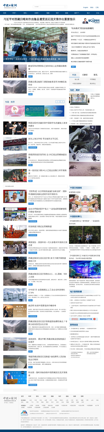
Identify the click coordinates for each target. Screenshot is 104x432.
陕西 (72, 402)
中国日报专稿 (32, 147)
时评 (14, 13)
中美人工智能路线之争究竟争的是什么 (95, 96)
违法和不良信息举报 (34, 411)
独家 (74, 396)
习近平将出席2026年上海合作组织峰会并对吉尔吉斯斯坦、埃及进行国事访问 (54, 24)
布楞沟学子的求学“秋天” (77, 303)
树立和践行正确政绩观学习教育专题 (81, 61)
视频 (47, 13)
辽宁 (51, 400)
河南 (97, 400)
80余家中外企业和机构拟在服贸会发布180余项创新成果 (85, 313)
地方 (88, 13)
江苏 (72, 400)
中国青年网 (64, 405)
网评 (78, 90)
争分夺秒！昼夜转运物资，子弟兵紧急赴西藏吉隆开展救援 (31, 59)
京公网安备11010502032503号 (37, 413)
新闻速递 (74, 325)
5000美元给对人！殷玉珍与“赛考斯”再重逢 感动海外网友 (85, 341)
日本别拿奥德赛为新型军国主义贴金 (80, 331)
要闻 (30, 76)
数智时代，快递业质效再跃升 (79, 50)
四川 (52, 402)
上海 (67, 400)
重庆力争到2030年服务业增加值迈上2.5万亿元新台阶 (84, 310)
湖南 (27, 402)
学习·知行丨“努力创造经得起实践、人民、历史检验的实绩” (19, 24)
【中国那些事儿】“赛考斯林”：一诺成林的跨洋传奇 (83, 328)
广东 (32, 402)
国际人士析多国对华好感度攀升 (80, 58)
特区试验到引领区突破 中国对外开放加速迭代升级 (85, 43)
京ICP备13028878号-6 (64, 413)
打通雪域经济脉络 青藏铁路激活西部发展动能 (82, 115)
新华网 (37, 405)
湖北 (22, 402)
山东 (92, 400)
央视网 (57, 405)
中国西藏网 (90, 405)
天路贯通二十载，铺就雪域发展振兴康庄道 (81, 123)
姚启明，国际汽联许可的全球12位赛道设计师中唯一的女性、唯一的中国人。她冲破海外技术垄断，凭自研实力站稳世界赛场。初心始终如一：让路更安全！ (47, 311)
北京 (30, 400)
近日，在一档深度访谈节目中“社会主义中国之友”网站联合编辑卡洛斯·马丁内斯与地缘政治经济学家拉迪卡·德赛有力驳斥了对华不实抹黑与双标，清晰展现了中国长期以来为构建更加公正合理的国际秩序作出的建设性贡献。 (47, 198)
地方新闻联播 (76, 291)
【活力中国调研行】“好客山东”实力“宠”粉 (83, 47)
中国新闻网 (37, 407)
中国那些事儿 (76, 216)
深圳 (82, 402)
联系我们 (11, 402)
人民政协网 (46, 407)
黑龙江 (61, 400)
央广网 (97, 405)
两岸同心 (93, 83)
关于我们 (6, 402)
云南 (62, 402)
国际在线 (50, 405)
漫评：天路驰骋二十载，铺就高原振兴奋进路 (82, 118)
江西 (87, 400)
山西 (46, 400)
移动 (91, 7)
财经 (44, 396)
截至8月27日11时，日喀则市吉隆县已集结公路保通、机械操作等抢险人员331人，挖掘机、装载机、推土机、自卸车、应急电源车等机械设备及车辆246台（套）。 (47, 89)
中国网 (43, 405)
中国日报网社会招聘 (9, 186)
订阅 (97, 7)
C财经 (36, 13)
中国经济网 (73, 405)
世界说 (31, 203)
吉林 (56, 400)
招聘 (82, 396)
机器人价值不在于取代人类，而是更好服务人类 (82, 110)
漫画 (66, 13)
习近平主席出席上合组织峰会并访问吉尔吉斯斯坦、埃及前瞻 (29, 22)
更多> (73, 66)
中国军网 (29, 407)
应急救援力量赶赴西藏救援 (40, 226)
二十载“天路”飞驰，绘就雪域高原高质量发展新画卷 (83, 112)
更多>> (35, 390)
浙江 (77, 400)
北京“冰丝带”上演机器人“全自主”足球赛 (80, 316)
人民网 (31, 405)
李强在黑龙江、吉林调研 (78, 32)
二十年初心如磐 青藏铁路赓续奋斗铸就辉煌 (81, 121)
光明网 (22, 407)
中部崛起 (93, 79)
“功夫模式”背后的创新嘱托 (82, 28)
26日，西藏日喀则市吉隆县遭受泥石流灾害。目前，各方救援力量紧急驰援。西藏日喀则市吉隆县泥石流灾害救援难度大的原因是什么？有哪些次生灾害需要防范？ (47, 329)
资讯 (25, 13)
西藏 (67, 402)
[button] (58, 101)
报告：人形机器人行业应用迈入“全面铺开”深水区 (83, 300)
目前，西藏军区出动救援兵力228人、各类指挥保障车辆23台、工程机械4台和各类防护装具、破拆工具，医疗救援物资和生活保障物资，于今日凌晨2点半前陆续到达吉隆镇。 (47, 346)
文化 (97, 13)
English (85, 7)
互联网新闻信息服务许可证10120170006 (50, 411)
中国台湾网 (81, 405)
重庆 (47, 402)
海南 (42, 402)
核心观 (77, 79)
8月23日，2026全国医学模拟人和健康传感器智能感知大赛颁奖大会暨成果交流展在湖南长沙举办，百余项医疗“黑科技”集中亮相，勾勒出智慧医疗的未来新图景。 (47, 216)
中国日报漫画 (76, 188)
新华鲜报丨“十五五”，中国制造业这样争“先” (83, 39)
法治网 (53, 407)
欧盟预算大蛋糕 (74, 192)
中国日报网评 (77, 83)
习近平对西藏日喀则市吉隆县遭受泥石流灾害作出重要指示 (39, 19)
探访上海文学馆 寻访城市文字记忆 (43, 139)
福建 (82, 400)
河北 (41, 400)
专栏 (57, 13)
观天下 (76, 13)
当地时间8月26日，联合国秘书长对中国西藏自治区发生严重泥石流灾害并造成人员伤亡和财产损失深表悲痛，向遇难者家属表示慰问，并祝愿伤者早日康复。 (47, 380)
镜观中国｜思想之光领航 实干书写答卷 (55, 22)
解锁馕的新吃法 (74, 334)
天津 (36, 400)
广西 (37, 402)
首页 (4, 13)
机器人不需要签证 (75, 107)
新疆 (77, 402)
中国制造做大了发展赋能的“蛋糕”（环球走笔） (84, 54)
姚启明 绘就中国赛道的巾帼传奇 (42, 305)
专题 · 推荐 (10, 102)
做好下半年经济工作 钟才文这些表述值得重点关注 (85, 36)
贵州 (57, 402)
